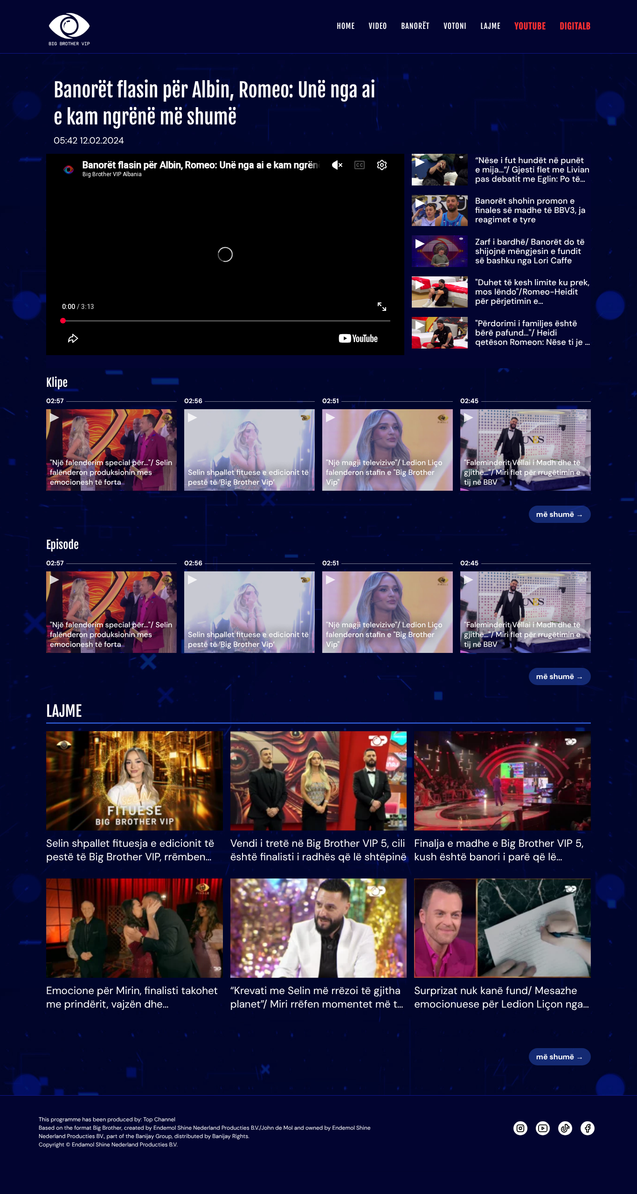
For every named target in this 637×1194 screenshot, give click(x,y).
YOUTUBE (530, 26)
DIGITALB (575, 26)
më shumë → (559, 514)
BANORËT (415, 26)
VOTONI (454, 26)
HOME (345, 26)
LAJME (491, 26)
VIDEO (378, 26)
